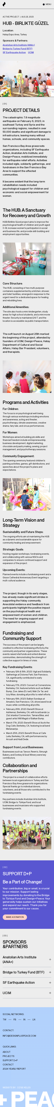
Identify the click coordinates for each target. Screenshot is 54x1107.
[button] (45, 4)
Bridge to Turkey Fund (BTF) (17, 48)
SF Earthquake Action (14, 52)
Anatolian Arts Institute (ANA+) (19, 45)
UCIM (31, 52)
